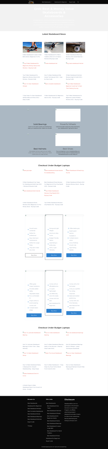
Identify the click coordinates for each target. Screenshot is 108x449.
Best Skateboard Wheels (34, 408)
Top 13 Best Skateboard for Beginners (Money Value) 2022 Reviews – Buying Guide (31, 77)
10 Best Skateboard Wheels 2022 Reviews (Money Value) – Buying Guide (75, 184)
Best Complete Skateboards (35, 411)
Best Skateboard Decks (34, 414)
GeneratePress (62, 446)
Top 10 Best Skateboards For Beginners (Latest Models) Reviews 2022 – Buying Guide (74, 97)
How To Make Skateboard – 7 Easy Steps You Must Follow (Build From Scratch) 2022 (53, 366)
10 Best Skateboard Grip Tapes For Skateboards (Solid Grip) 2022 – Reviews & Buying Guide (32, 184)
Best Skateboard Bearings (35, 416)
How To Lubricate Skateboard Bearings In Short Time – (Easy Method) (31, 346)
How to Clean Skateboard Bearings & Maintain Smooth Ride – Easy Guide (75, 366)
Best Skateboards (46, 2)
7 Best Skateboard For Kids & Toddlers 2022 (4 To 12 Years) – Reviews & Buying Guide (53, 56)
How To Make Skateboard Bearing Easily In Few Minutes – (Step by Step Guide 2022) (53, 346)
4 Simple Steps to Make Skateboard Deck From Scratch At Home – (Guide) (32, 387)
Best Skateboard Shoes (53, 435)
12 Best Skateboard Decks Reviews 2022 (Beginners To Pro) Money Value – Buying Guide (32, 204)
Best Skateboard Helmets (35, 419)
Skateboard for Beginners (60, 2)
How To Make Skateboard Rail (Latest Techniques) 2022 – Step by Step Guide (53, 77)
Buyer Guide (72, 2)
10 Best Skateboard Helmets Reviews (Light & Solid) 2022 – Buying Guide (74, 77)
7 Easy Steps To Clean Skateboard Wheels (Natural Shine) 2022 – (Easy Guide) (32, 97)
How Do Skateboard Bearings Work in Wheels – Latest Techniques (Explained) (74, 346)
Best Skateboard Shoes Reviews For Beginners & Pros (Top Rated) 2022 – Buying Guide (53, 184)
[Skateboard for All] (31, 2)
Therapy (30, 426)
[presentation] (32, 47)
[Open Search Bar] (78, 2)
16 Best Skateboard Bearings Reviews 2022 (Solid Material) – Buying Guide (74, 56)
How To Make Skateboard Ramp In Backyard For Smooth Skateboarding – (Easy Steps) (32, 366)
